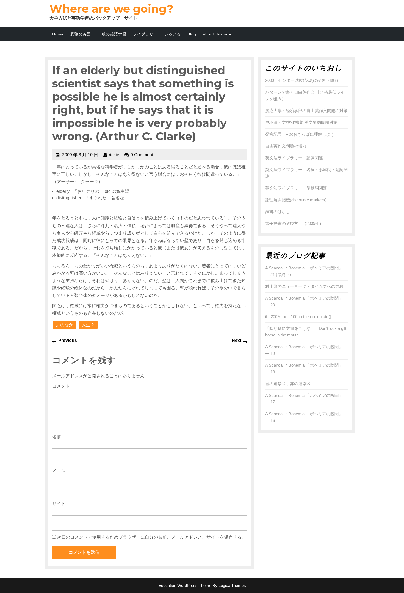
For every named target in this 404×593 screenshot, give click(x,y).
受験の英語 (80, 34)
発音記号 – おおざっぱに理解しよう (299, 134)
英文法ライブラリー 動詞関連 (294, 157)
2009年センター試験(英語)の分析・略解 (302, 80)
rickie (114, 154)
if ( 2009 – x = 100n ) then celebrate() (298, 316)
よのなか (64, 324)
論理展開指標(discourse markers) (295, 199)
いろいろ (172, 34)
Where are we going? (111, 8)
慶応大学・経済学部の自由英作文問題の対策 (306, 110)
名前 (56, 437)
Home (58, 34)
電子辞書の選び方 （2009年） (294, 223)
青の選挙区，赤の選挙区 (288, 383)
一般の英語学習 (112, 34)
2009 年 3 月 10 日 (80, 154)
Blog (191, 34)
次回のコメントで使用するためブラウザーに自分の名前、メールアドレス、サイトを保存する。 (151, 537)
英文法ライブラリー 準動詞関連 (296, 188)
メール (58, 470)
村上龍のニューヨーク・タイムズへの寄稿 (304, 286)
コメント (61, 386)
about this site (217, 34)
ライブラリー (145, 34)
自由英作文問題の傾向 (285, 146)
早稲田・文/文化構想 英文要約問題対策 (301, 122)
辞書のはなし (277, 211)
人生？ (88, 324)
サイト (58, 503)
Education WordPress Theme (184, 585)
